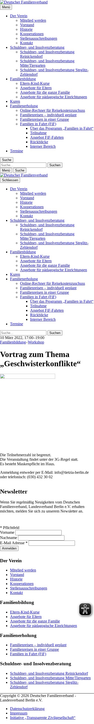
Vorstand (27, 25)
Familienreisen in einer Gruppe (44, 119)
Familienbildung (23, 79)
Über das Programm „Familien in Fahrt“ (61, 128)
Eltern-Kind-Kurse (35, 83)
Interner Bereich (43, 146)
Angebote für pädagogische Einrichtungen (53, 97)
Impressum (18, 713)
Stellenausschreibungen (38, 38)
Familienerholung (24, 106)
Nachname (9, 538)
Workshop (36, 342)
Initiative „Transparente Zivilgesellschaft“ (42, 718)
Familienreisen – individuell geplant (48, 115)
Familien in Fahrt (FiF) (38, 124)
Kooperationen (32, 34)
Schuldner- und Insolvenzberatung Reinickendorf (49, 673)
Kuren (15, 101)
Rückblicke (39, 142)
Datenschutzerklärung (27, 708)
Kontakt (26, 43)
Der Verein (18, 16)
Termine (16, 151)
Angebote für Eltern (36, 88)
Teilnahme (38, 133)
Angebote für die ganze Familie (45, 92)
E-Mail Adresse (14, 543)
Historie (26, 29)
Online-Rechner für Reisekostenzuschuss (52, 110)
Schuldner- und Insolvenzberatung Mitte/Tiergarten (50, 678)
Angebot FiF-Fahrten (47, 137)
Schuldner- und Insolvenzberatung (37, 47)
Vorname (7, 532)
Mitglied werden (33, 20)
